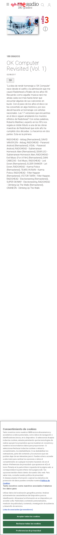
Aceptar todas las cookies (28, 516)
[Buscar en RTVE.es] (42, 5)
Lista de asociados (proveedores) (18, 510)
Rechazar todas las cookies (28, 524)
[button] (7, 5)
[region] (28, 478)
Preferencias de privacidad (28, 531)
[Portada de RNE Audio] (25, 5)
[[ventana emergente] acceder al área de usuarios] (49, 5)
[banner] (25, 5)
